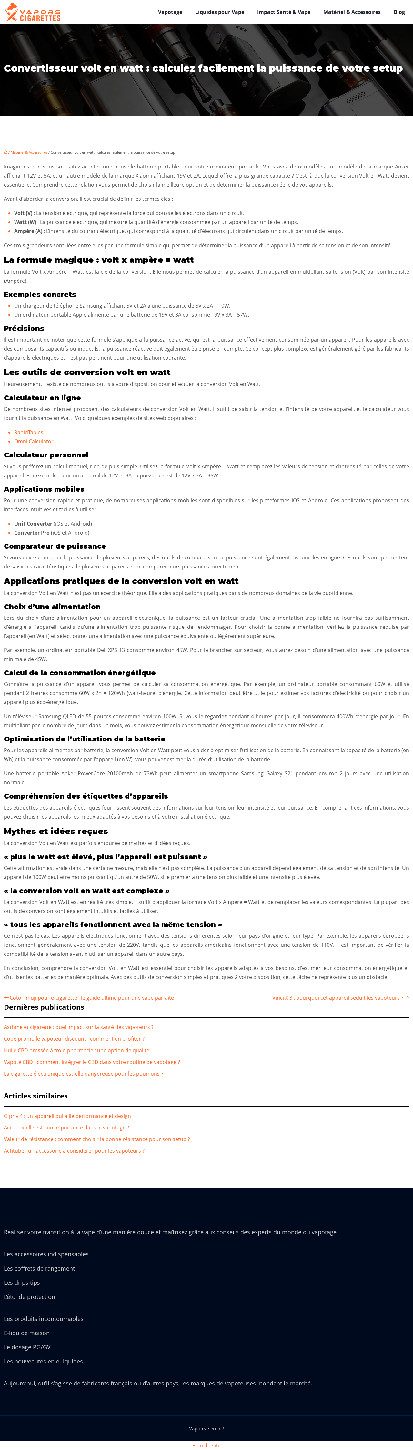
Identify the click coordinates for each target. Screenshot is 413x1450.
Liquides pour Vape (219, 11)
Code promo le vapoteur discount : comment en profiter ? (74, 1038)
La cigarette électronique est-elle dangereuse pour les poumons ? (83, 1073)
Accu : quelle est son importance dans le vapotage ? (66, 1127)
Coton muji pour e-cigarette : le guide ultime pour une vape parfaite (92, 997)
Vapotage (170, 11)
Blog (399, 11)
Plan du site (206, 1445)
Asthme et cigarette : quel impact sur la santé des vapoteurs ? (79, 1027)
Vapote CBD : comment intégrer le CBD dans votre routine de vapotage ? (92, 1062)
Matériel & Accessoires (352, 11)
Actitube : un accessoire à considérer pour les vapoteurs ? (74, 1150)
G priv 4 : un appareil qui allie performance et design (67, 1115)
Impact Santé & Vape (283, 11)
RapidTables (28, 432)
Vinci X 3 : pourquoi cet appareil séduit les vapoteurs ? (337, 997)
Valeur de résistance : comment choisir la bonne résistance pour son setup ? (97, 1139)
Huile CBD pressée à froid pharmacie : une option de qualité (76, 1050)
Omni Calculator (34, 441)
